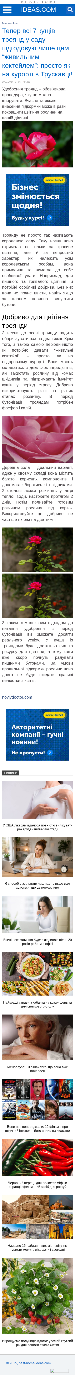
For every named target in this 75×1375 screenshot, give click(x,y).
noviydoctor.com (17, 697)
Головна (6, 23)
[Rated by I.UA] (59, 1371)
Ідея (15, 23)
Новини (10, 773)
